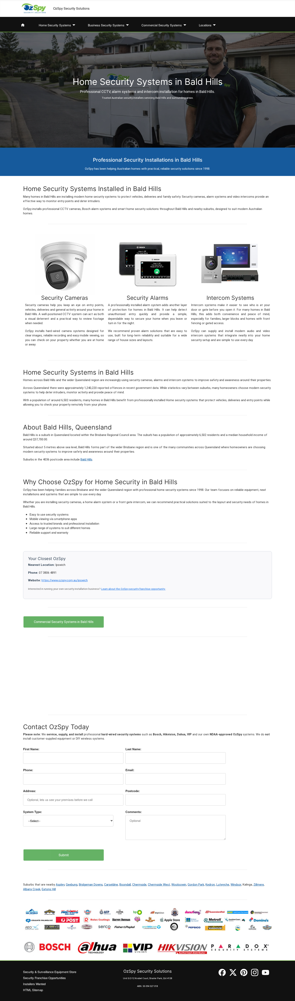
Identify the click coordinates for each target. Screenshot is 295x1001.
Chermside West (159, 884)
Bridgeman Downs (91, 884)
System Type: (32, 812)
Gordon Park (196, 884)
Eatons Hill (49, 889)
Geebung (71, 884)
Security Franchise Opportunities (44, 978)
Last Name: (133, 749)
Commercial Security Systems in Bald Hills (64, 622)
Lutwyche (222, 884)
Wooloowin (178, 884)
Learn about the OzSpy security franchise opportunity (133, 588)
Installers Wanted (34, 984)
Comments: (133, 812)
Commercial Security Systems (161, 25)
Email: (129, 770)
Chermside (139, 884)
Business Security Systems (106, 25)
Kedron (210, 884)
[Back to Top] (288, 994)
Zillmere (258, 884)
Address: (29, 791)
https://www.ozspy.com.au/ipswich (65, 580)
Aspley (60, 884)
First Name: (31, 749)
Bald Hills (86, 459)
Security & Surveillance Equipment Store (49, 972)
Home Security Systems (55, 25)
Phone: (28, 770)
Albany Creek (31, 889)
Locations (205, 25)
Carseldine (111, 884)
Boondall (125, 884)
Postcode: (132, 791)
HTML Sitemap (33, 990)
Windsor (236, 884)
